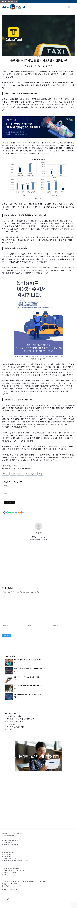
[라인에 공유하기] (10, 512)
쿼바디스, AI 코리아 (14, 716)
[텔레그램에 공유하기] (16, 512)
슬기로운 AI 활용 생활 (15, 721)
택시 (40, 474)
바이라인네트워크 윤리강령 (10, 840)
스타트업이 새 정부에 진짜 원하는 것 (20, 719)
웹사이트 (55, 625)
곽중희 (16, 697)
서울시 (5, 474)
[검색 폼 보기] (69, 7)
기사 (38, 57)
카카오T (20, 474)
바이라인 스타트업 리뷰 (16, 727)
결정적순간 (11, 729)
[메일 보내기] (19, 512)
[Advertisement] (38, 569)
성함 (5, 493)
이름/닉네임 (6, 625)
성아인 (16, 688)
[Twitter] (7, 899)
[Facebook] (4, 899)
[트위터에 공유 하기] (6, 512)
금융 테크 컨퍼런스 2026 (9, 1)
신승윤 (29, 66)
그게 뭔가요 (11, 724)
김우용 (16, 662)
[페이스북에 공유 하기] (3, 512)
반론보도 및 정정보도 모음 (10, 845)
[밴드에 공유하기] (13, 512)
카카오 (12, 474)
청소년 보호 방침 (24, 860)
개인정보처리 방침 (7, 842)
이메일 (6, 486)
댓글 (4, 596)
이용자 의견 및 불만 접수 (9, 889)
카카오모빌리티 (31, 474)
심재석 (16, 671)
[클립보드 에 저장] (22, 512)
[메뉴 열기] (73, 6)
